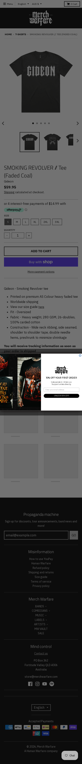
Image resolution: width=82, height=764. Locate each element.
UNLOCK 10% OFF (61, 396)
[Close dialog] (80, 355)
